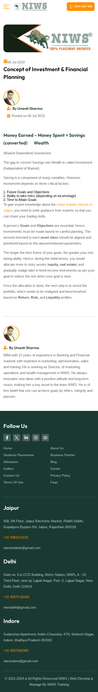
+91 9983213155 (15, 537)
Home (7, 448)
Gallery (8, 468)
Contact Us (11, 475)
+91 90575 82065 (16, 597)
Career (55, 468)
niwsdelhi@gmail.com (19, 607)
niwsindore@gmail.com (20, 661)
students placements (18, 455)
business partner (62, 455)
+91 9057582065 (15, 650)
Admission (10, 462)
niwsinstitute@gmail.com (22, 548)
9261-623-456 (83, 6)
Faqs (54, 482)
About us (57, 448)
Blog (53, 462)
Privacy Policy (60, 475)
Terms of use (13, 482)
